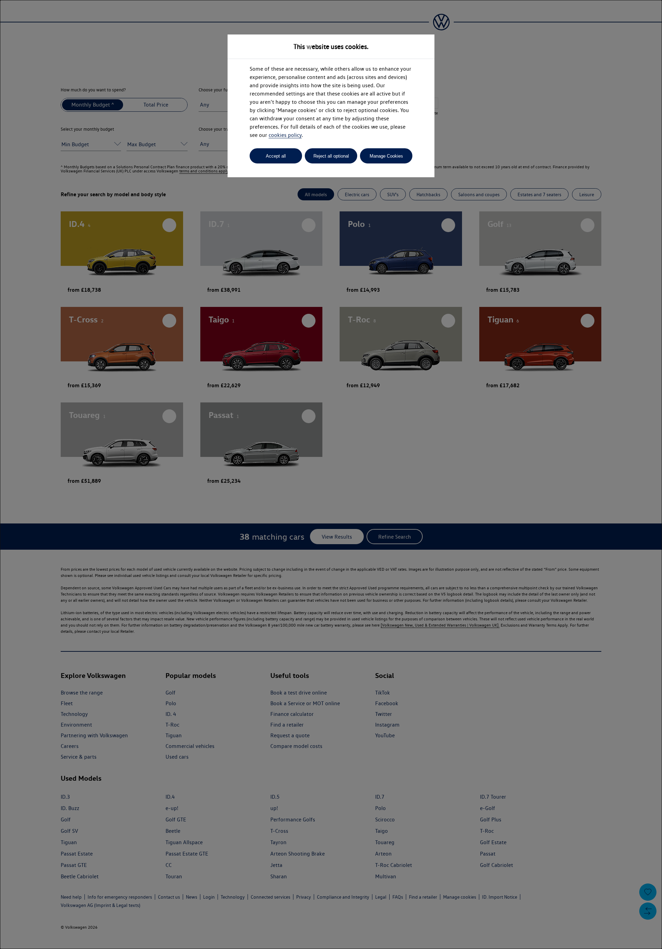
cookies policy (285, 135)
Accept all (276, 156)
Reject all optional (331, 156)
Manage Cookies (386, 156)
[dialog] (331, 474)
